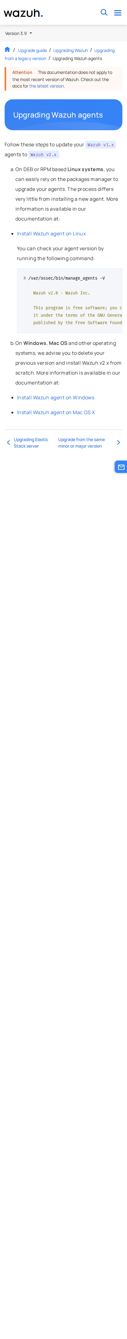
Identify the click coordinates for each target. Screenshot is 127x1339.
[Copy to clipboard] (115, 275)
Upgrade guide (32, 50)
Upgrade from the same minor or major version (81, 442)
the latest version (46, 86)
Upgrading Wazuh (70, 50)
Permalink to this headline (106, 114)
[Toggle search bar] (104, 12)
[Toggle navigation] (117, 12)
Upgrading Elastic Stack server (31, 442)
